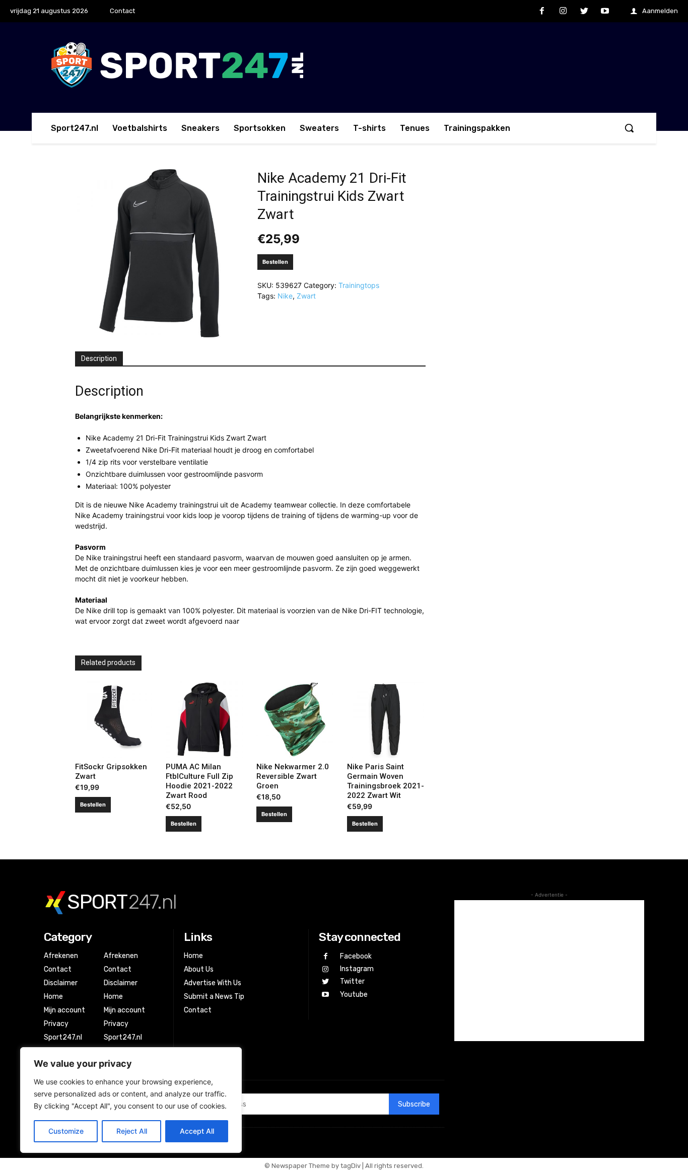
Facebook (356, 956)
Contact (58, 969)
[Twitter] (584, 11)
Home (53, 996)
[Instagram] (563, 11)
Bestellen (275, 261)
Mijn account (64, 1010)
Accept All (197, 1131)
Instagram (357, 969)
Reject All (131, 1131)
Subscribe (414, 1104)
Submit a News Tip (214, 996)
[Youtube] (604, 11)
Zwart (306, 295)
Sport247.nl (63, 1037)
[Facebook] (542, 11)
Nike (285, 295)
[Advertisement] (549, 970)
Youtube (354, 994)
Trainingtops (358, 285)
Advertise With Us (212, 983)
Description (99, 358)
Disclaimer (61, 983)
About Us (199, 969)
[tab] (99, 358)
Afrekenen (61, 955)
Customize (66, 1131)
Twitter (352, 981)
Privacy (56, 1023)
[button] (629, 128)
